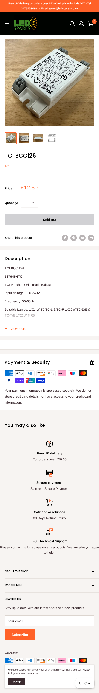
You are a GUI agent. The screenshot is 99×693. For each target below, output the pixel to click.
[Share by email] (91, 237)
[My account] (81, 23)
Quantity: (11, 203)
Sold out (49, 220)
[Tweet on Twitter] (82, 237)
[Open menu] (7, 23)
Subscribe (20, 635)
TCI (7, 166)
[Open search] (72, 23)
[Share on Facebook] (65, 237)
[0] (90, 23)
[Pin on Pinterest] (73, 237)
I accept (17, 681)
